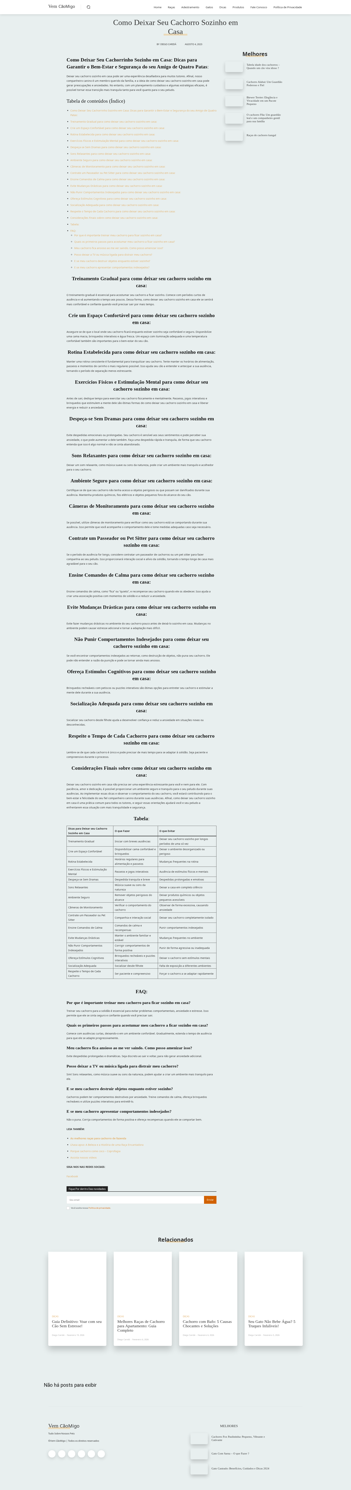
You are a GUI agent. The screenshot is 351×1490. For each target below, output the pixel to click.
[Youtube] (101, 1454)
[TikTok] (81, 1454)
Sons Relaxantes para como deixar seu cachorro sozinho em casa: (110, 153)
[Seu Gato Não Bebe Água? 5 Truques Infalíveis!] (274, 1281)
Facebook (72, 1176)
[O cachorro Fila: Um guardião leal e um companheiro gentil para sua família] (234, 118)
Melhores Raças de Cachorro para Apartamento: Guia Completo (141, 1326)
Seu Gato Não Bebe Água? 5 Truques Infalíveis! (271, 1323)
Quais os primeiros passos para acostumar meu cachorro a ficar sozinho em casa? (124, 241)
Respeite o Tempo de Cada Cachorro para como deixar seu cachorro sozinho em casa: (122, 211)
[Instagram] (61, 1454)
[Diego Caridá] (153, 44)
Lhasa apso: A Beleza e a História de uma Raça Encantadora (107, 1144)
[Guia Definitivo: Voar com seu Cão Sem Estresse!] (77, 1281)
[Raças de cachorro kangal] (234, 135)
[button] (88, 7)
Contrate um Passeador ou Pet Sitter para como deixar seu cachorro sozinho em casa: (122, 173)
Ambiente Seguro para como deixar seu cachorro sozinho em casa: (111, 160)
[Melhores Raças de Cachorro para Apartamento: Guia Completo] (143, 1281)
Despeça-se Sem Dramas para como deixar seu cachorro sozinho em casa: (115, 147)
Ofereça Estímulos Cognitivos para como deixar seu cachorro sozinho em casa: (118, 198)
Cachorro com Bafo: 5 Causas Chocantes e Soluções (207, 1323)
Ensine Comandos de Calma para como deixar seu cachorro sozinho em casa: (117, 179)
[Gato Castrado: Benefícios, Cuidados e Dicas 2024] (199, 1468)
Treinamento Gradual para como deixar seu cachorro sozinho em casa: (113, 121)
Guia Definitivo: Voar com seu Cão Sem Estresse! (77, 1323)
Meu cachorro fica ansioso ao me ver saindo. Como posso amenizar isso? (118, 248)
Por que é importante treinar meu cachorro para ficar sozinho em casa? (118, 235)
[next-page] (179, 1357)
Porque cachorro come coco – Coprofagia (95, 1151)
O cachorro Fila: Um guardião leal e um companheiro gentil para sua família (264, 118)
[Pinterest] (71, 1454)
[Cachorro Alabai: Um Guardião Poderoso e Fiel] (234, 84)
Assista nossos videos (83, 1157)
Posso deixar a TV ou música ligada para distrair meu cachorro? (113, 254)
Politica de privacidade (99, 1208)
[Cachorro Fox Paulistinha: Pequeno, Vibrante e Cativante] (199, 1438)
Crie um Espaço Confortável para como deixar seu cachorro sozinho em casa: (117, 128)
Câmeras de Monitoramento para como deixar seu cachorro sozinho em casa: (117, 166)
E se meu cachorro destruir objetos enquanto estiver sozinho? (112, 261)
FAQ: (73, 230)
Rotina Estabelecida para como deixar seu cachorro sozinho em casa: (112, 134)
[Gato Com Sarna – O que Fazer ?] (199, 1453)
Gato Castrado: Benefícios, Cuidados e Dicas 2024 (240, 1468)
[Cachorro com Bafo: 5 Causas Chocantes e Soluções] (208, 1281)
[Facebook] (52, 1454)
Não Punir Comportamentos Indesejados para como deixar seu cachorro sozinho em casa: (125, 192)
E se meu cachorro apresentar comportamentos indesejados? (111, 267)
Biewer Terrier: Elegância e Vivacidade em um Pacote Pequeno (262, 100)
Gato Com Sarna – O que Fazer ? (230, 1453)
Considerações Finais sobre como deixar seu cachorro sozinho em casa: (114, 217)
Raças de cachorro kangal (261, 135)
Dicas (55, 1316)
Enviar (210, 1199)
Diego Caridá (168, 44)
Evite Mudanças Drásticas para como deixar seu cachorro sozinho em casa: (116, 186)
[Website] (91, 1454)
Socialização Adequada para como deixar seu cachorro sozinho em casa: (114, 205)
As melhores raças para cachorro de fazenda (98, 1138)
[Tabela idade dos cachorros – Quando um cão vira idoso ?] (234, 66)
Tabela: (74, 224)
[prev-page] (172, 1357)
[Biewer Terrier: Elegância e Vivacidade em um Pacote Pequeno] (234, 101)
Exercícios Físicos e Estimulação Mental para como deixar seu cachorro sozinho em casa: (124, 140)
